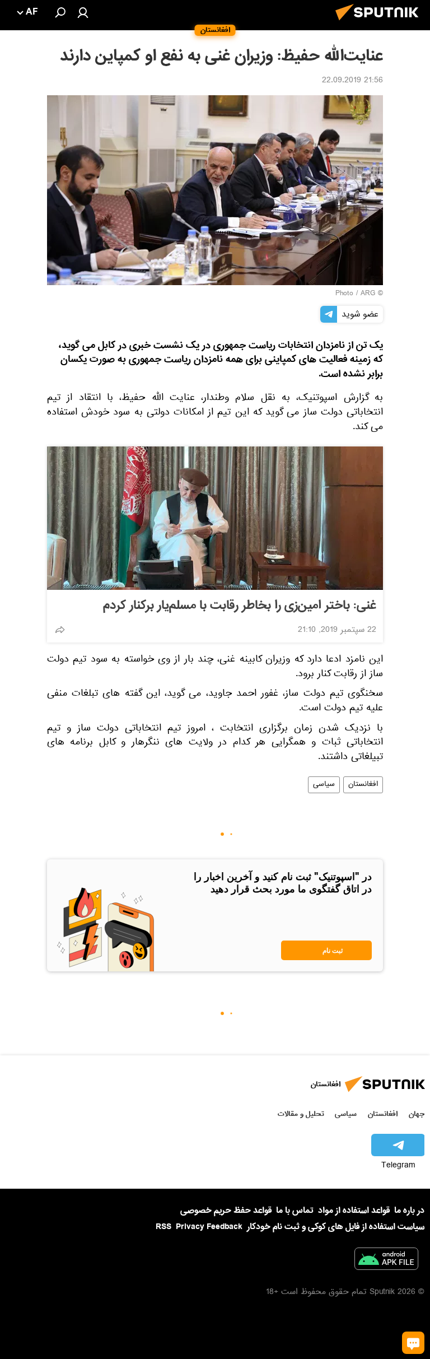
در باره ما (409, 1210)
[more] (60, 629)
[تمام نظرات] (413, 1343)
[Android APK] (386, 1261)
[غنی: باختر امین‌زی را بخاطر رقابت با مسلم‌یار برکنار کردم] (215, 518)
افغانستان (363, 785)
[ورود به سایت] (83, 12)
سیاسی (324, 785)
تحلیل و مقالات (301, 1113)
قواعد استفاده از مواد (354, 1210)
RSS (163, 1227)
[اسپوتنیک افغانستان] (380, 23)
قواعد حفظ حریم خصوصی (226, 1210)
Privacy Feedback (209, 1227)
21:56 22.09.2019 (352, 81)
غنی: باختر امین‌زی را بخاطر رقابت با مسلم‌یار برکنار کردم (239, 606)
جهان (416, 1113)
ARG (368, 294)
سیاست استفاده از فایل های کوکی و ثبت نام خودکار (335, 1227)
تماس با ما (295, 1211)
